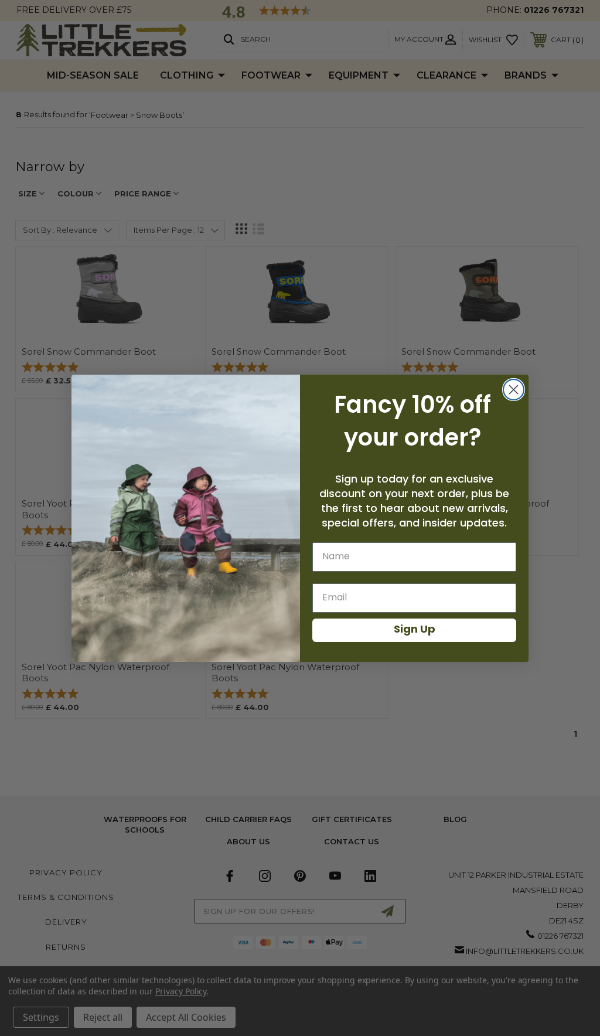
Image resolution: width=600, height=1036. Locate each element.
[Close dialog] (513, 389)
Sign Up (414, 630)
